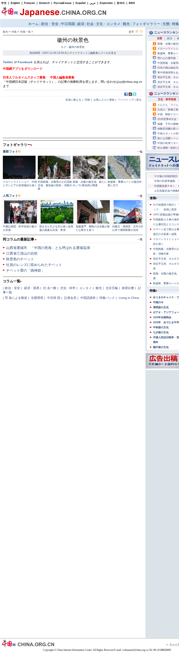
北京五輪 (112, 288)
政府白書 (128, 288)
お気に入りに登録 (103, 99)
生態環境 (37, 297)
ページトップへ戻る (129, 99)
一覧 (140, 239)
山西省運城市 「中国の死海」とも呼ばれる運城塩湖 (48, 248)
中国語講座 (88, 297)
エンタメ (85, 288)
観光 (5, 31)
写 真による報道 (16, 297)
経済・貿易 (31, 288)
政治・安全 (12, 288)
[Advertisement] (165, 436)
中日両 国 (53, 297)
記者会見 (70, 297)
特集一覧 (25, 31)
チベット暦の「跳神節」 (25, 270)
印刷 (87, 99)
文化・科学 (68, 288)
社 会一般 (49, 288)
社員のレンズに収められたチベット (34, 265)
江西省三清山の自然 (22, 253)
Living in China (129, 297)
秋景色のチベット (20, 259)
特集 (14, 31)
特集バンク (107, 297)
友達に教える (73, 99)
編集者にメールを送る (103, 52)
